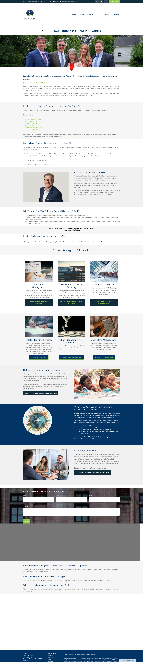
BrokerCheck (93, 654)
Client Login (115, 1)
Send (27, 521)
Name (25, 496)
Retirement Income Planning (33, 119)
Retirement (51, 655)
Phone (91, 496)
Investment (51, 657)
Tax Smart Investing (31, 121)
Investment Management (32, 123)
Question (25, 506)
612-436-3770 (54, 1)
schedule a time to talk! (45, 165)
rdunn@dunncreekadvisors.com (70, 1)
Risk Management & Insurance (34, 127)
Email (57, 496)
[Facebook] (106, 1)
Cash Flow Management (32, 129)
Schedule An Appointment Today (34, 83)
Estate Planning (30, 125)
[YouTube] (101, 1)
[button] (74, 14)
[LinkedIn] (97, 1)
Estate (49, 659)
